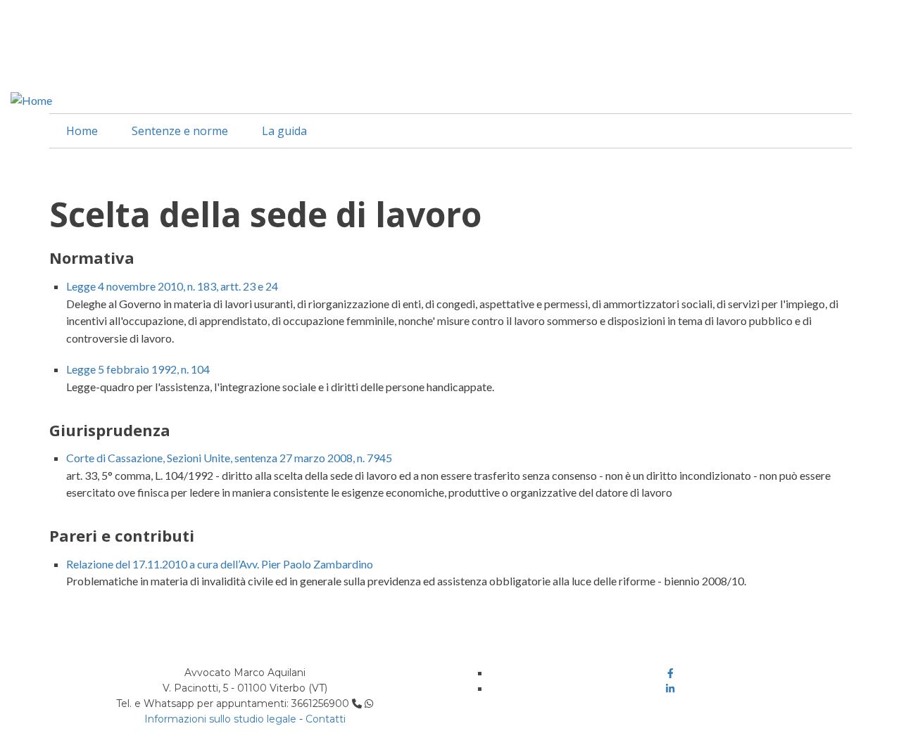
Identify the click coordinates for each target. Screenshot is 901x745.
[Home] (31, 99)
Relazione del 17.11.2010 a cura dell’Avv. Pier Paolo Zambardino (219, 564)
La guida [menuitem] (284, 131)
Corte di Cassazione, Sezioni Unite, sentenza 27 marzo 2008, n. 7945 (229, 457)
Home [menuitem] (82, 131)
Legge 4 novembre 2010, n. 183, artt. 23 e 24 (172, 286)
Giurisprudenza (109, 429)
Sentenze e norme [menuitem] (180, 131)
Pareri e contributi (121, 535)
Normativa (91, 257)
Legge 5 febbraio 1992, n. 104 (138, 369)
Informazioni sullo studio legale (220, 719)
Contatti (325, 719)
